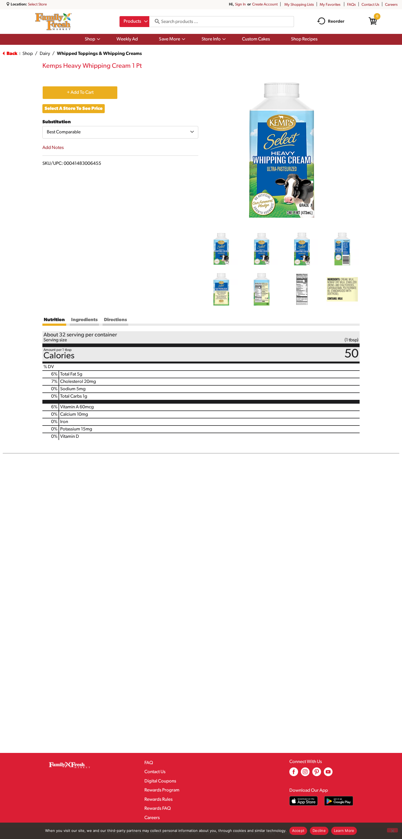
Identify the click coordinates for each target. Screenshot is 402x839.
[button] (221, 248)
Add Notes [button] (53, 147)
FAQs (351, 5)
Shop (27, 53)
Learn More (344, 830)
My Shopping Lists (299, 5)
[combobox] (134, 21)
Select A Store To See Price (74, 108)
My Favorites (330, 5)
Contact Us (370, 5)
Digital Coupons (160, 781)
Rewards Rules (158, 799)
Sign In (240, 4)
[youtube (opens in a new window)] (328, 773)
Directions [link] (115, 320)
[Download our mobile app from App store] (303, 801)
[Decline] (392, 830)
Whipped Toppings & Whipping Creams (99, 53)
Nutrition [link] (54, 320)
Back (11, 53)
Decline (319, 830)
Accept (298, 830)
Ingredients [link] (84, 320)
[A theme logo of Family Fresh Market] (53, 22)
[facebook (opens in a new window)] (293, 773)
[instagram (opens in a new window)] (305, 773)
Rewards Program (161, 790)
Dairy (45, 53)
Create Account (265, 4)
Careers (391, 5)
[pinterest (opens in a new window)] (316, 773)
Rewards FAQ (157, 808)
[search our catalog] (155, 21)
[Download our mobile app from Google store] (338, 801)
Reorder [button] (336, 21)
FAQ (148, 763)
